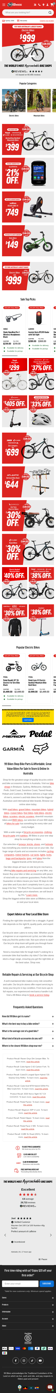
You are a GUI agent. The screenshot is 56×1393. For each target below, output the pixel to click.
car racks (34, 855)
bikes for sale (13, 823)
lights (42, 855)
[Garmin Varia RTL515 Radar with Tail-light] (38, 318)
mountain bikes (39, 809)
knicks (29, 844)
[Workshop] (35, 5)
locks (48, 855)
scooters (13, 816)
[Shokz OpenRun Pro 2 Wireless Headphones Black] (13, 318)
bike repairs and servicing (23, 870)
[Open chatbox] (50, 1387)
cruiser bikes (16, 813)
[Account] (47, 5)
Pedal (5, 677)
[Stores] (43, 5)
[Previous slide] (13, 56)
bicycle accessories (33, 832)
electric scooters (26, 816)
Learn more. (32, 895)
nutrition (23, 836)
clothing (48, 832)
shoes (37, 844)
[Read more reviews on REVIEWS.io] (28, 1207)
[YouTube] (40, 1360)
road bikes (13, 809)
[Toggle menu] (3, 4)
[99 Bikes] (28, 139)
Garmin (31, 329)
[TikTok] (32, 1360)
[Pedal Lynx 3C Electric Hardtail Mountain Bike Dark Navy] (38, 666)
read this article (33, 1062)
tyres (29, 858)
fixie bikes (28, 813)
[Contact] (39, 5)
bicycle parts (9, 836)
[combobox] (28, 12)
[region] (28, 1235)
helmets (49, 844)
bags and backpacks (16, 858)
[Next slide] (42, 56)
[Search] (50, 12)
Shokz (5, 329)
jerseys (22, 844)
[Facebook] (16, 1360)
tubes (39, 858)
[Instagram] (24, 1360)
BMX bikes (17, 820)
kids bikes (39, 813)
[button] (18, 56)
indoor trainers (22, 855)
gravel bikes (24, 809)
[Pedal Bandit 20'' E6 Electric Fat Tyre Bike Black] (13, 666)
